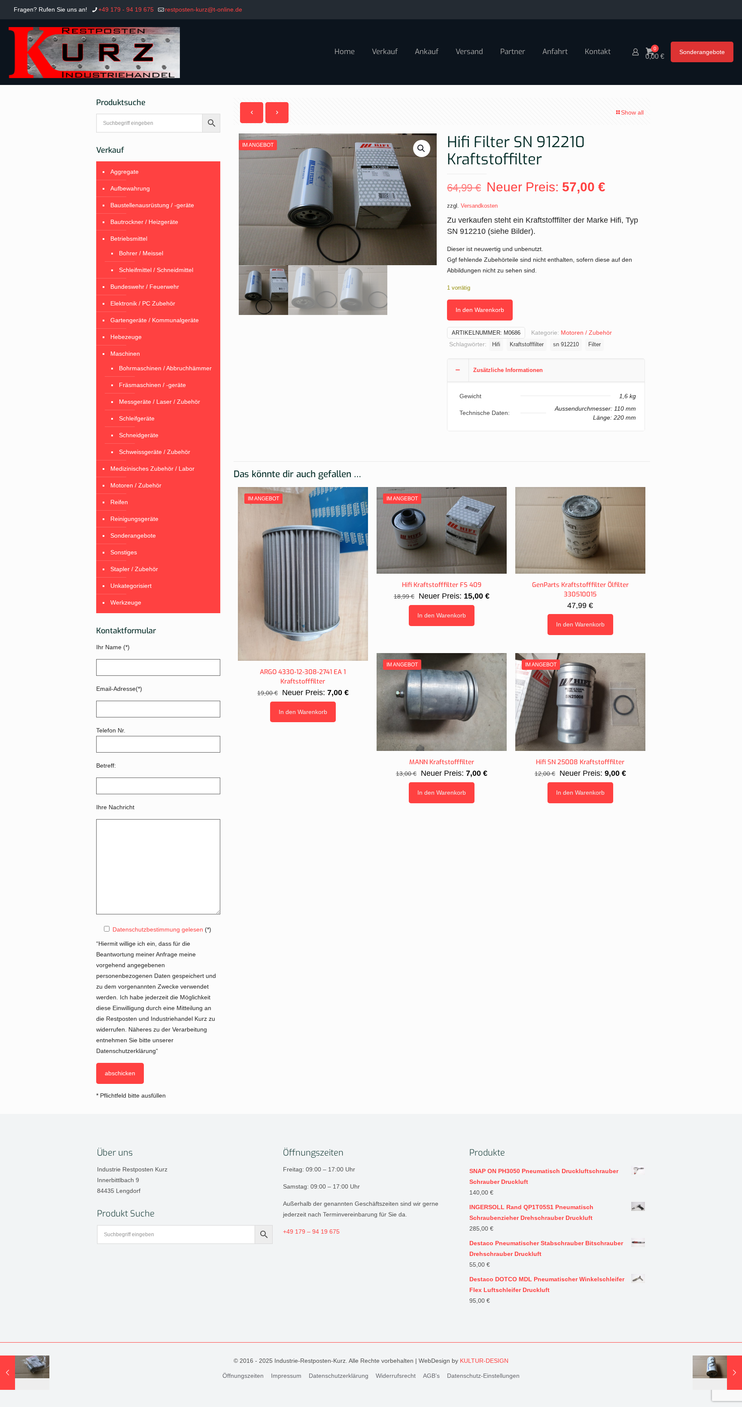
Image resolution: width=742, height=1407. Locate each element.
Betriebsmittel (128, 238)
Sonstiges (123, 552)
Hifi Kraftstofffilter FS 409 (441, 585)
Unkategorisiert (131, 585)
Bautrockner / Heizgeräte (144, 221)
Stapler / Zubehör (134, 569)
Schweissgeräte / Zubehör (154, 451)
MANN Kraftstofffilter (441, 762)
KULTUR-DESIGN (484, 1360)
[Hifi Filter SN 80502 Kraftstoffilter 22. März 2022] (24, 1373)
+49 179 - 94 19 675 (126, 9)
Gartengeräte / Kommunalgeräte (154, 320)
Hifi (496, 345)
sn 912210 (566, 345)
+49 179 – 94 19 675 (311, 1231)
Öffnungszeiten (243, 1375)
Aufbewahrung (130, 188)
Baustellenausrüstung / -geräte (152, 205)
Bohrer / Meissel (141, 253)
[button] (421, 148)
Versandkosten (479, 206)
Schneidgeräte (138, 435)
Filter (594, 345)
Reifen (119, 502)
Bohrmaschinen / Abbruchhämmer (165, 368)
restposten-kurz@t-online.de (203, 9)
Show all (632, 112)
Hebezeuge (126, 336)
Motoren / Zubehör (586, 332)
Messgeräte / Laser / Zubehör (159, 401)
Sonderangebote (702, 51)
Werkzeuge (125, 602)
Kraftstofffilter (527, 345)
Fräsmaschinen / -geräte (152, 384)
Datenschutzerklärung (338, 1375)
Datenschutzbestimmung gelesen (158, 929)
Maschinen (125, 353)
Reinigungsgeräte (134, 518)
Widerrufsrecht (396, 1375)
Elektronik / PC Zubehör (142, 303)
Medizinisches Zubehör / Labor (152, 468)
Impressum (286, 1375)
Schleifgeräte (137, 418)
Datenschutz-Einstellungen (483, 1375)
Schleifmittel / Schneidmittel (156, 269)
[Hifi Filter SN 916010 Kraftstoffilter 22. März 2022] (717, 1373)
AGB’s (431, 1375)
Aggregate (124, 171)
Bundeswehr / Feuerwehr (144, 286)
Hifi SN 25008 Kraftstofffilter (580, 762)
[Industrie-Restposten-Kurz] (94, 52)
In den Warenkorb (480, 309)
